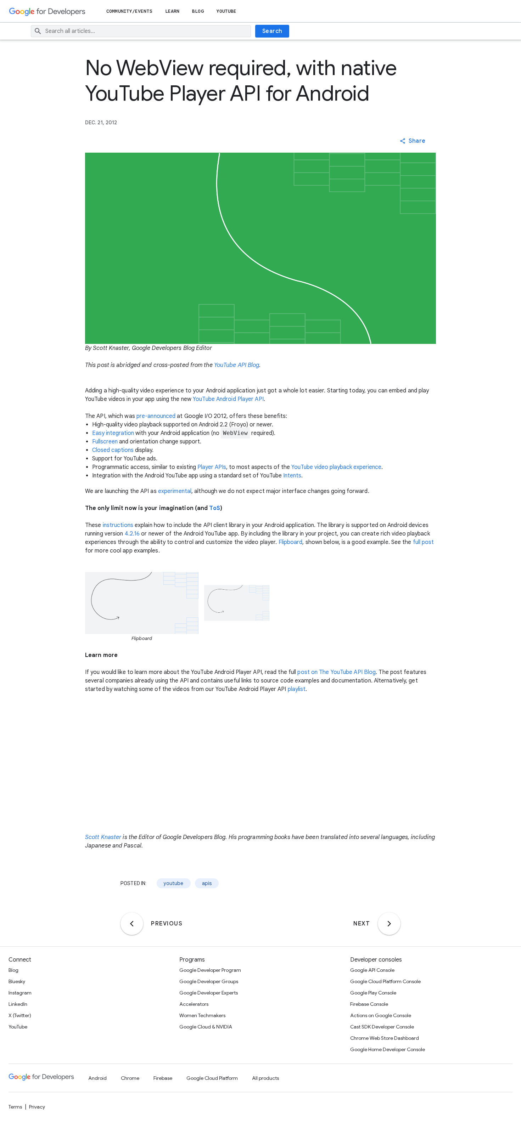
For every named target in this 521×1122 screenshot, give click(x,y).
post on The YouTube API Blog (336, 672)
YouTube (227, 11)
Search (272, 31)
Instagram (20, 993)
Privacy (37, 1107)
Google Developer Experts (208, 993)
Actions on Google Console (380, 1015)
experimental (174, 491)
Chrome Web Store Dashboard (384, 1038)
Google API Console (372, 970)
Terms (15, 1107)
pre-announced (155, 416)
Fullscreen (105, 441)
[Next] (389, 923)
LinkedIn (18, 1004)
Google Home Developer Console (387, 1049)
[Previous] (132, 923)
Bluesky (17, 981)
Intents (292, 475)
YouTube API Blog (236, 365)
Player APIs (211, 467)
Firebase (162, 1078)
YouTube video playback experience (336, 467)
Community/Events (129, 11)
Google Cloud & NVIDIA (205, 1027)
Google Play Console (373, 993)
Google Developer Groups (208, 981)
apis (207, 883)
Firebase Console (369, 1004)
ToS (214, 508)
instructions (118, 525)
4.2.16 (132, 533)
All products (265, 1078)
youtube (174, 883)
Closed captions (113, 450)
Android (97, 1078)
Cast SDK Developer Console (382, 1027)
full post (423, 542)
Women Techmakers (202, 1015)
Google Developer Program (210, 970)
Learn (172, 11)
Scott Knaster (103, 837)
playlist (297, 689)
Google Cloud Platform (212, 1078)
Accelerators (193, 1004)
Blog (197, 11)
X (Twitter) (20, 1015)
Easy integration (113, 433)
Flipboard (291, 542)
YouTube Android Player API (228, 399)
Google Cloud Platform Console (385, 981)
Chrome (130, 1078)
